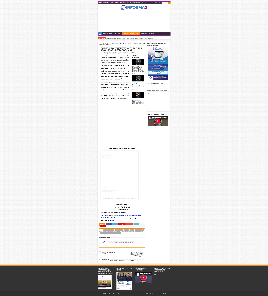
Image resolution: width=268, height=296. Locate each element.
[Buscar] (169, 3)
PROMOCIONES (144, 33)
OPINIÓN (132, 33)
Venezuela (118, 233)
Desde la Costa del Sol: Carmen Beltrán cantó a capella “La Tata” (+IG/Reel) (109, 252)
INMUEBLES (151, 33)
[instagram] (161, 3)
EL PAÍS (110, 33)
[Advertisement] (134, 21)
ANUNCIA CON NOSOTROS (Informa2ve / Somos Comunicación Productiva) (125, 2)
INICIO (100, 33)
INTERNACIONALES (118, 33)
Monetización (116, 231)
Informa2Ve (104, 52)
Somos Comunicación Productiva (107, 233)
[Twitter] (156, 3)
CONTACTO (143, 2)
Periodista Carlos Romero (126, 231)
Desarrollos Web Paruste (165, 293)
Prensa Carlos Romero (138, 231)
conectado (121, 260)
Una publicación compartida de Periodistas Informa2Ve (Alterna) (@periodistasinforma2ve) (122, 198)
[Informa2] (134, 7)
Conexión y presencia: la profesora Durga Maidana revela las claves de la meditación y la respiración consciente (138, 101)
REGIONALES (105, 33)
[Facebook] (155, 3)
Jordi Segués (109, 231)
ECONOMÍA (137, 33)
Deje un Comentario (105, 53)
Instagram (102, 231)
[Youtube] (159, 3)
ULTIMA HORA (132, 52)
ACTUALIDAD (125, 33)
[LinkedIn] (158, 3)
